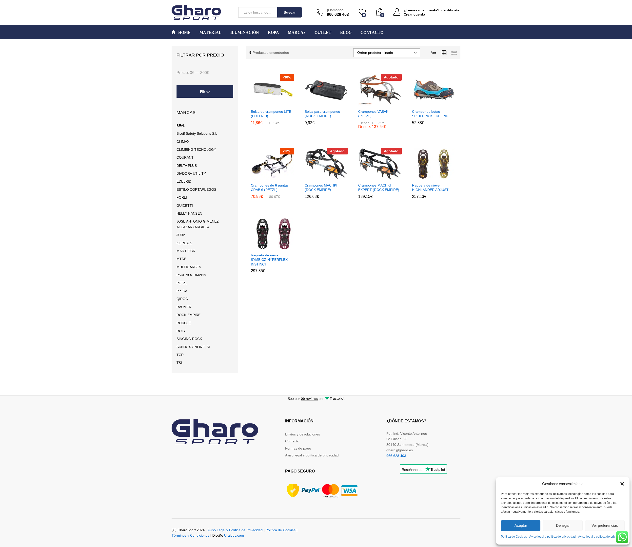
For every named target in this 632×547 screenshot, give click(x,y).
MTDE (181, 259)
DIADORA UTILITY (191, 173)
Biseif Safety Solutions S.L (197, 133)
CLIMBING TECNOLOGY (196, 149)
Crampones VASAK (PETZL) (373, 114)
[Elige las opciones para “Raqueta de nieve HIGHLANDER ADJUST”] (421, 177)
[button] (622, 483)
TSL (180, 363)
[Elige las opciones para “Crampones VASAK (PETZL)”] (368, 103)
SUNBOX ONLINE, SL (194, 347)
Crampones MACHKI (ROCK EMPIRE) (321, 187)
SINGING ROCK (189, 339)
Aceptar (520, 525)
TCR (180, 355)
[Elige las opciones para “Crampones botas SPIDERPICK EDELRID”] (421, 103)
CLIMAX (183, 142)
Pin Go (182, 291)
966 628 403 (396, 456)
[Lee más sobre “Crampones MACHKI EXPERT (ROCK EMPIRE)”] (368, 177)
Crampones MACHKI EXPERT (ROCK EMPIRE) (378, 187)
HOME (184, 32)
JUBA (181, 235)
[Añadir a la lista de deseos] (283, 103)
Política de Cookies (514, 536)
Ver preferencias (605, 525)
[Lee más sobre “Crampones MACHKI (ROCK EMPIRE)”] (314, 177)
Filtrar (205, 92)
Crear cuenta (414, 14)
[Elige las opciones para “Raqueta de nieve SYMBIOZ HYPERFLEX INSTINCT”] (260, 247)
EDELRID (184, 181)
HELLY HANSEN (189, 213)
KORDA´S (184, 243)
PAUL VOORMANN (191, 275)
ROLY (181, 331)
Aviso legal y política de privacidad (552, 536)
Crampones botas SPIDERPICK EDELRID (430, 114)
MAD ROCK (186, 251)
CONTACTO (371, 33)
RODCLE (184, 323)
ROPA (273, 33)
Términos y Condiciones (190, 535)
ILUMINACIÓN (244, 33)
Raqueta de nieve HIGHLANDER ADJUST (430, 187)
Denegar (563, 525)
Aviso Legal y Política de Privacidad (235, 530)
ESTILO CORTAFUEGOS (196, 189)
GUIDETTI (185, 205)
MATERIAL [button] (210, 33)
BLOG (346, 33)
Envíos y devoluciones (302, 434)
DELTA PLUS (187, 166)
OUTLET (323, 33)
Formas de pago (298, 448)
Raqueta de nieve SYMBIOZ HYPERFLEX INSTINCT (269, 259)
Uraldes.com (234, 535)
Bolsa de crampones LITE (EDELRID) (271, 114)
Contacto (292, 441)
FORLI (182, 197)
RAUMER (184, 307)
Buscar (290, 12)
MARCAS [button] (297, 33)
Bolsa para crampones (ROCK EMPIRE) (322, 114)
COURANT (185, 157)
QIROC (182, 299)
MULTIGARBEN (189, 267)
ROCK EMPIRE (188, 315)
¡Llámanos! (335, 10)
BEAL (181, 126)
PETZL (182, 283)
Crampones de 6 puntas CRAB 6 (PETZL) (270, 187)
